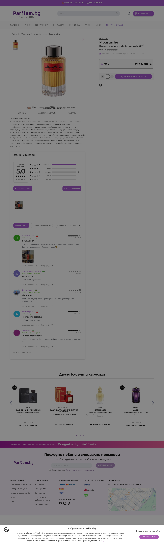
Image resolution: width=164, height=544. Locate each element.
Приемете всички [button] (149, 537)
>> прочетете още (107, 541)
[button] (148, 531)
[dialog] (82, 534)
